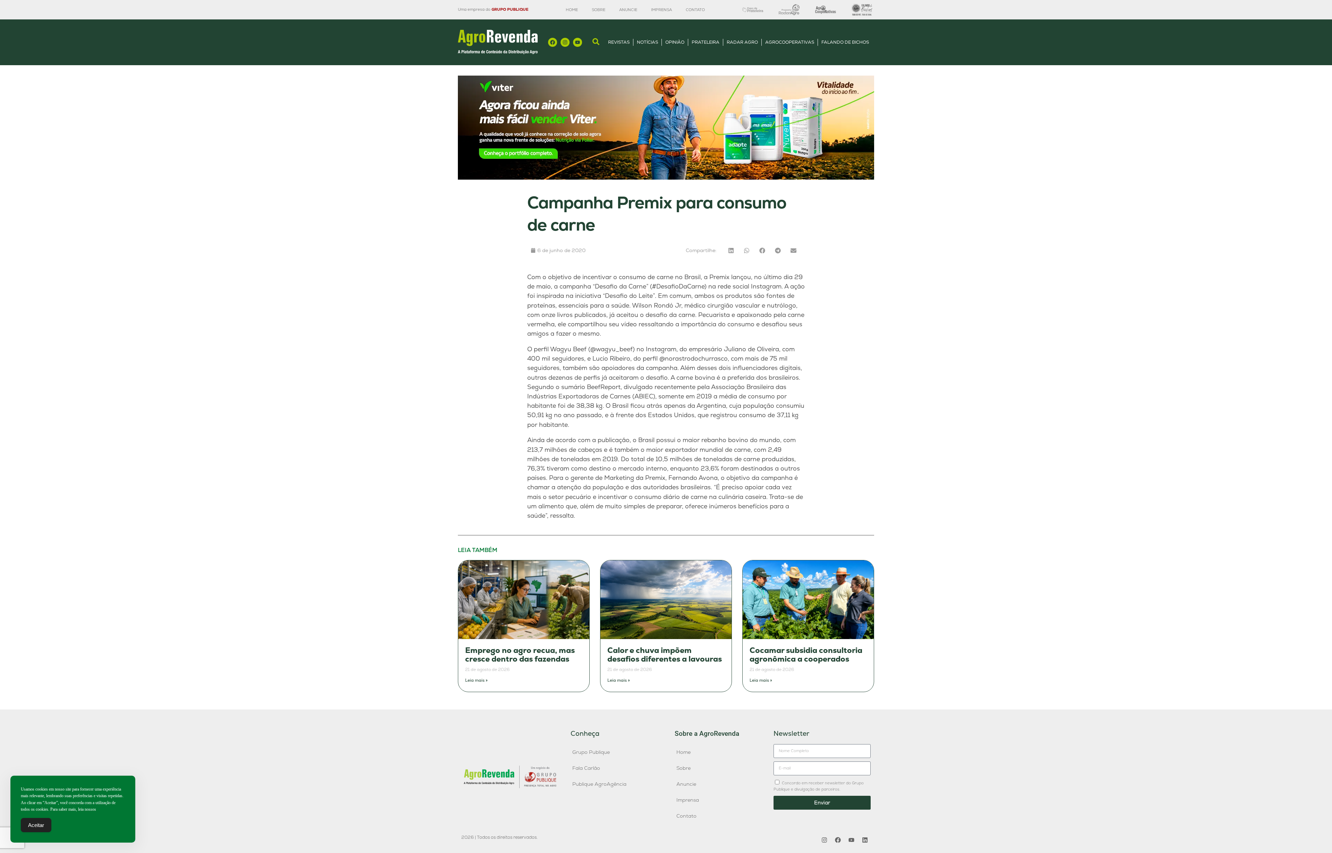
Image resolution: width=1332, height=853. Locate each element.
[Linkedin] (865, 840)
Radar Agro (742, 42)
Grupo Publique (591, 752)
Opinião (674, 42)
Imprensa (661, 9)
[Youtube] (577, 42)
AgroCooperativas (789, 42)
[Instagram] (565, 42)
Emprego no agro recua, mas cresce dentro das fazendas (520, 654)
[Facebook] (552, 42)
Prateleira (705, 42)
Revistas (619, 42)
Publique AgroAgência (599, 784)
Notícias (647, 42)
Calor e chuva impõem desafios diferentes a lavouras (664, 654)
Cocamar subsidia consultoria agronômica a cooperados (806, 654)
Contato (695, 9)
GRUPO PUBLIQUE (510, 9)
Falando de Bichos (845, 42)
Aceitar (36, 825)
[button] (731, 250)
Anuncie (628, 9)
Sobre (598, 9)
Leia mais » (476, 680)
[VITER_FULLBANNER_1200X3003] (666, 178)
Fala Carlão (586, 768)
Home (572, 9)
